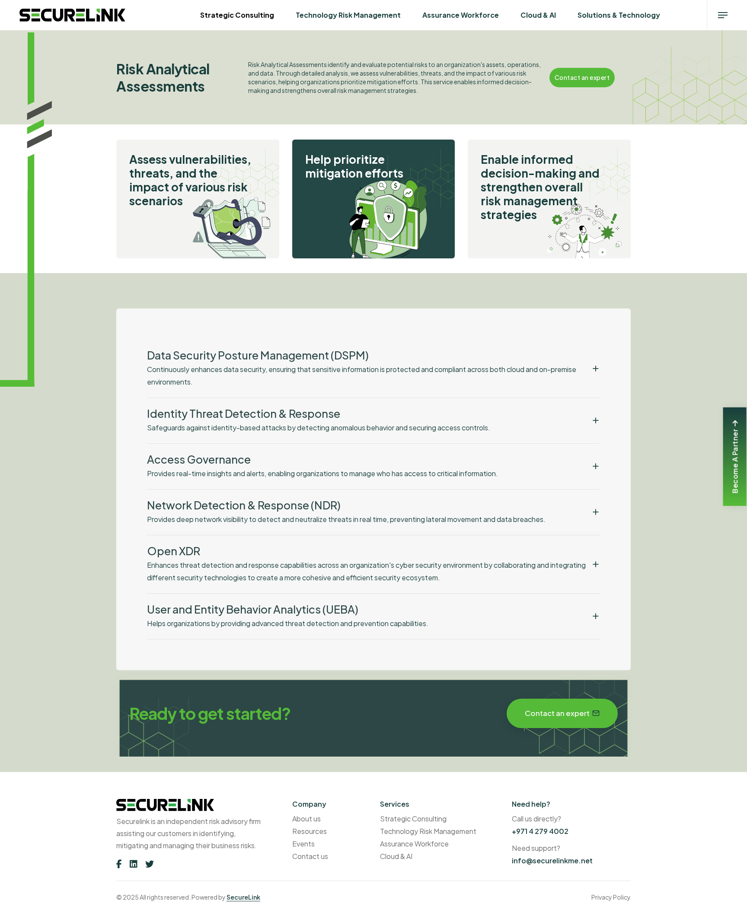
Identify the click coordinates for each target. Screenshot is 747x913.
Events (303, 843)
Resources (309, 831)
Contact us (310, 856)
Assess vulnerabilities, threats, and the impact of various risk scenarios (190, 180)
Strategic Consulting (237, 14)
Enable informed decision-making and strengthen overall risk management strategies (540, 187)
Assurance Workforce (460, 14)
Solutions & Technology (619, 14)
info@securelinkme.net (552, 860)
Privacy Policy (611, 897)
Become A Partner (734, 461)
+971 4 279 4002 (540, 831)
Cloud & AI (538, 14)
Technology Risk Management (348, 14)
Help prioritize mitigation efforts (354, 166)
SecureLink (243, 897)
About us (306, 818)
